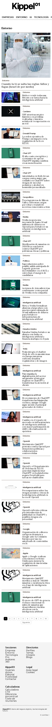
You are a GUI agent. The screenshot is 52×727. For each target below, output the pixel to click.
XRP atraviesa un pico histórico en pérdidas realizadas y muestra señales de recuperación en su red (36, 119)
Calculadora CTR (12, 691)
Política (26, 261)
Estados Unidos (29, 329)
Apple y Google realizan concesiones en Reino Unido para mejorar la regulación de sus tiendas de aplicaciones (34, 561)
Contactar (10, 679)
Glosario (30, 655)
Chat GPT (27, 153)
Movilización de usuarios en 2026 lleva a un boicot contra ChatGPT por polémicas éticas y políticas (36, 247)
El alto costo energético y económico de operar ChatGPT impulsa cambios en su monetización (35, 159)
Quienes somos (10, 671)
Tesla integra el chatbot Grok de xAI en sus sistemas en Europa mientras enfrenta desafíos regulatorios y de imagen (36, 356)
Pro (7, 657)
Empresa (10, 650)
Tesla (25, 349)
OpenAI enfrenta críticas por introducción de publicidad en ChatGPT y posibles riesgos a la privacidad (34, 515)
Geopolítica (28, 197)
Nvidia (25, 217)
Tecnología (41, 17)
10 (46, 619)
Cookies (30, 672)
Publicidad (11, 677)
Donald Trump (29, 133)
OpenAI (26, 441)
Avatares (10, 659)
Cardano (27, 111)
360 (7, 662)
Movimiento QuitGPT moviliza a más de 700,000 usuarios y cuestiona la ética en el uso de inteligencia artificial (36, 583)
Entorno (21, 17)
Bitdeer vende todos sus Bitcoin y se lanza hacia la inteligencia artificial (34, 97)
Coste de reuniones (11, 700)
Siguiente (26, 622)
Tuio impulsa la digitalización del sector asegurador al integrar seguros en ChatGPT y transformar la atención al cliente (35, 379)
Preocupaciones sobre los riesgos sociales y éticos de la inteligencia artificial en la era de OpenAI (35, 494)
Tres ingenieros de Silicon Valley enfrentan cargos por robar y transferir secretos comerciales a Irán (36, 203)
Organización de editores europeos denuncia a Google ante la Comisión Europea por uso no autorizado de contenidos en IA (35, 538)
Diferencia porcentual (11, 695)
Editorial (9, 675)
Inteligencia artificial (32, 302)
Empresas (8, 17)
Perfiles (30, 650)
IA (31, 17)
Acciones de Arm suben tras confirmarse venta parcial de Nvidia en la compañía (36, 290)
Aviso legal (32, 670)
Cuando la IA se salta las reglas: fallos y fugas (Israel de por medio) (25, 85)
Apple (25, 553)
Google (26, 529)
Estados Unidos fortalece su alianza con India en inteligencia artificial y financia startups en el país (36, 335)
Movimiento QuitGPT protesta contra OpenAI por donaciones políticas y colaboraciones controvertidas (36, 449)
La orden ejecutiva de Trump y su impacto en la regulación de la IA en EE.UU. (34, 140)
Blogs (29, 657)
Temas (29, 653)
